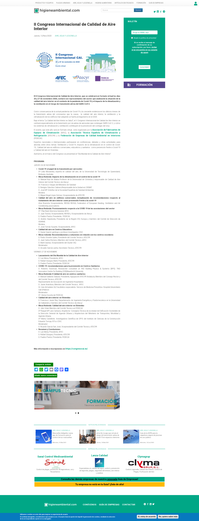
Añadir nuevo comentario (46, 375)
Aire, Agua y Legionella (82, 3)
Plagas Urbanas (63, 3)
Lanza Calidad (99, 455)
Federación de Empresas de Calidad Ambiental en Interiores (90, 135)
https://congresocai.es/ (77, 349)
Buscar (138, 10)
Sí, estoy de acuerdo (147, 517)
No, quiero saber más (168, 517)
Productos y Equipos (44, 3)
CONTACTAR (128, 504)
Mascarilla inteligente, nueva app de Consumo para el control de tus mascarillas (63, 435)
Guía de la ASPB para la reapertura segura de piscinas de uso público (151, 435)
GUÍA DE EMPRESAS (109, 504)
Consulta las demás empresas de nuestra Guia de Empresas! (99, 479)
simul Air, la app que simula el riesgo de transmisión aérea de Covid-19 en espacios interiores (107, 435)
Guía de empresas (156, 3)
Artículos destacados (124, 3)
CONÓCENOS (89, 504)
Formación (141, 3)
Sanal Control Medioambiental (55, 456)
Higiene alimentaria (103, 3)
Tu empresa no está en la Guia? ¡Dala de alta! (99, 484)
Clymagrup (144, 456)
